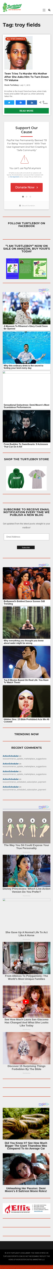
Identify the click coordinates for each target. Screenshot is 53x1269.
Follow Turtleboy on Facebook (26, 224)
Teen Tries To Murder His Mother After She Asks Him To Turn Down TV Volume (26, 77)
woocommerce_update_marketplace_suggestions (24, 759)
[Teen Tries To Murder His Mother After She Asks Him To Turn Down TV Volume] (26, 53)
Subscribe (26, 548)
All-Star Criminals (16, 39)
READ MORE (27, 110)
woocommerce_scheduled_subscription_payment (24, 782)
